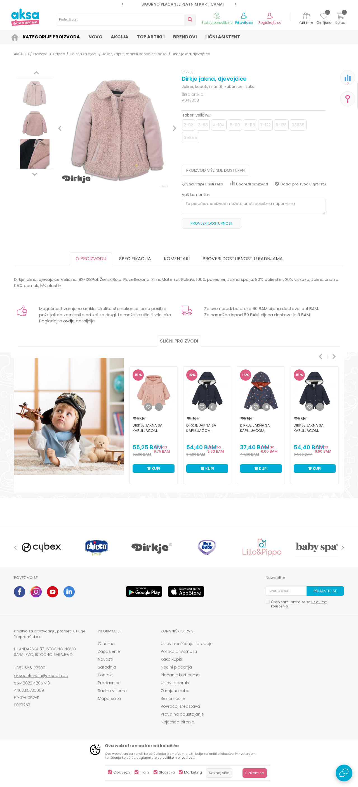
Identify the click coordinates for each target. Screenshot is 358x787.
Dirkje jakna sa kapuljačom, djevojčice (201, 431)
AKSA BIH (21, 54)
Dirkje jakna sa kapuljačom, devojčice (147, 431)
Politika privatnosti (179, 651)
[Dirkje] (151, 547)
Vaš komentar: (196, 194)
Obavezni (122, 772)
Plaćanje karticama (180, 675)
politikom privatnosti (178, 757)
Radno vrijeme (112, 690)
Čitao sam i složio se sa (299, 604)
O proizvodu (91, 258)
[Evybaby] (207, 547)
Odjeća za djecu (84, 54)
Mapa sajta (109, 698)
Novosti (105, 659)
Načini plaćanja (176, 667)
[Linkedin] (69, 591)
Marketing (193, 772)
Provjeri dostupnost (211, 223)
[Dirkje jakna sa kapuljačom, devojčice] (154, 390)
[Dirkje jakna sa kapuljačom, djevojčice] (207, 390)
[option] (179, 4)
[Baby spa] (317, 547)
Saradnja (107, 667)
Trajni (145, 772)
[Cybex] (41, 547)
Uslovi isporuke (175, 683)
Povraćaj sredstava (180, 706)
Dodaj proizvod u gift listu (303, 184)
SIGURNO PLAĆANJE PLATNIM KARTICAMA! (179, 4)
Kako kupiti (171, 659)
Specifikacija (135, 258)
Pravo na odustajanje (182, 714)
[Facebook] (19, 591)
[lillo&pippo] (262, 547)
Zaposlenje (109, 651)
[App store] (186, 591)
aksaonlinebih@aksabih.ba (41, 675)
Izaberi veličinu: (196, 115)
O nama (106, 643)
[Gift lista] (306, 16)
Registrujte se (269, 22)
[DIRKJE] (140, 418)
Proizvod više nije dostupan (215, 170)
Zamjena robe (175, 690)
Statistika (167, 772)
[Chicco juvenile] (96, 547)
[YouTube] (52, 591)
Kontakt (105, 675)
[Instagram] (36, 591)
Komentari (177, 258)
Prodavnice (109, 683)
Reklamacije (173, 698)
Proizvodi (40, 54)
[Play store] (144, 591)
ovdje (69, 321)
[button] (126, 19)
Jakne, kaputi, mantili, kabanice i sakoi (134, 54)
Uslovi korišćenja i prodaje (187, 643)
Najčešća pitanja (177, 722)
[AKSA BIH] (25, 17)
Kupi (155, 468)
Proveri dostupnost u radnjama (242, 258)
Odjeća (59, 54)
